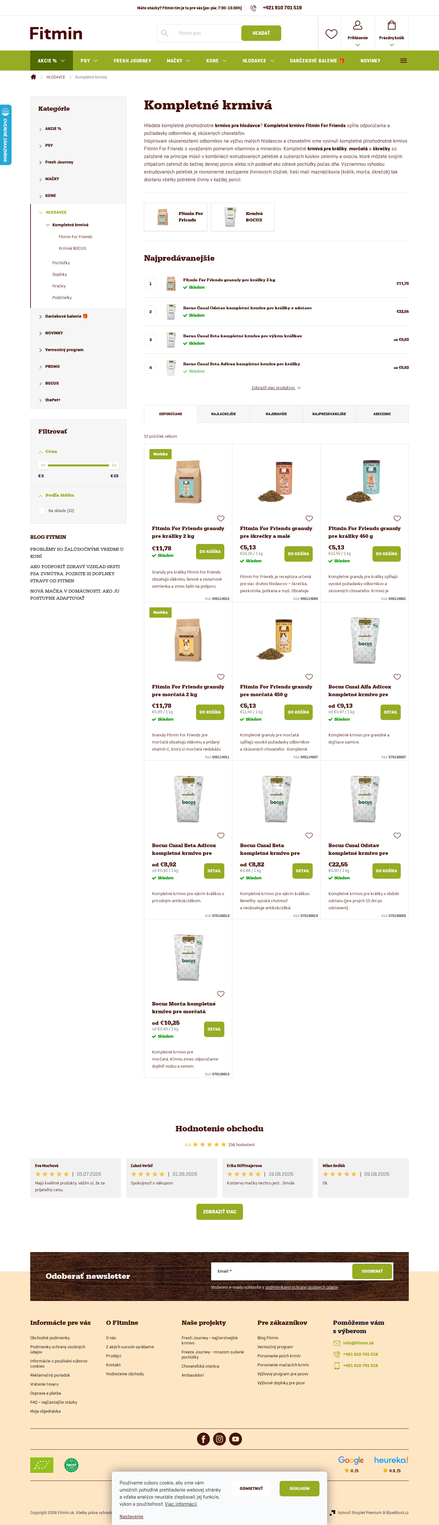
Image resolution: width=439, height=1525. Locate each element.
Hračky (59, 285)
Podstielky (62, 297)
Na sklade (61, 510)
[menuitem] (51, 61)
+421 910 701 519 (360, 1354)
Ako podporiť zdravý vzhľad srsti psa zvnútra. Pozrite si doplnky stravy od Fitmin (75, 574)
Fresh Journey (59, 162)
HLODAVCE (56, 212)
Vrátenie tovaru (44, 1384)
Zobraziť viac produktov (274, 387)
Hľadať (261, 33)
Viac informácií (181, 1504)
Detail (390, 712)
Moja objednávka (45, 1411)
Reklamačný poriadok (50, 1375)
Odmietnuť (251, 1488)
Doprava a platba (45, 1393)
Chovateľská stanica (200, 1366)
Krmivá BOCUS (72, 248)
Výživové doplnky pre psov (281, 1382)
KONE (50, 195)
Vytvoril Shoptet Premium (360, 1512)
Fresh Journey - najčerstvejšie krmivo (210, 1340)
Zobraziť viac (219, 1212)
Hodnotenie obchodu (219, 1129)
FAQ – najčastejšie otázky (53, 1402)
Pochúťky (61, 262)
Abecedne (382, 413)
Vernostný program (64, 349)
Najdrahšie (276, 413)
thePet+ (52, 400)
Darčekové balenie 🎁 (66, 316)
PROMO (52, 366)
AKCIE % (53, 128)
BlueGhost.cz (397, 1512)
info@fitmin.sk (358, 1343)
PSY (49, 145)
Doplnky (59, 274)
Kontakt (113, 1364)
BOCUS (52, 383)
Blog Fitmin (267, 1337)
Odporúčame (170, 413)
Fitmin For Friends (76, 236)
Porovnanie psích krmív (278, 1355)
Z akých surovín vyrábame (130, 1346)
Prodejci (113, 1355)
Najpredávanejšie (329, 413)
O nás (111, 1337)
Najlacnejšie (223, 413)
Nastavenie (131, 1516)
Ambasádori (193, 1375)
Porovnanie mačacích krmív (283, 1364)
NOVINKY (54, 333)
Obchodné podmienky (50, 1337)
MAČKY (52, 179)
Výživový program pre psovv (282, 1373)
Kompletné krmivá (70, 225)
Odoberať (372, 1271)
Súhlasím (300, 1488)
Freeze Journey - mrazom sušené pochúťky (213, 1354)
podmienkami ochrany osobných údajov (301, 1287)
